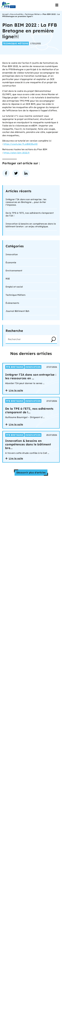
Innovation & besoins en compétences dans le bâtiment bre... (28, 444)
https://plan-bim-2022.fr (16, 152)
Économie (11, 262)
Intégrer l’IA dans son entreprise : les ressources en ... (30, 376)
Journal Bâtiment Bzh (17, 311)
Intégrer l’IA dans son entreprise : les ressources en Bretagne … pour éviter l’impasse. (26, 202)
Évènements (12, 303)
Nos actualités (16, 14)
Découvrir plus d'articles (31, 472)
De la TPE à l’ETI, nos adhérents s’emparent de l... (29, 410)
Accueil (5, 14)
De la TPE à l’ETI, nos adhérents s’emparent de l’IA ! (30, 214)
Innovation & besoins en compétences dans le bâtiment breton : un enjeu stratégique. (31, 225)
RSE (8, 278)
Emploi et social (14, 286)
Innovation (12, 254)
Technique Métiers (33, 14)
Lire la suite (16, 390)
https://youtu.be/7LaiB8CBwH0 (20, 144)
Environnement (14, 270)
